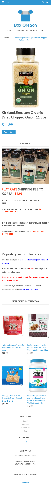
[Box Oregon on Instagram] (25, 442)
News (26, 431)
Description (24, 143)
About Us (25, 424)
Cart (47, 2)
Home (6, 37)
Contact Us (25, 428)
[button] (8, 401)
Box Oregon (32, 474)
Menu (7, 2)
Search (25, 421)
